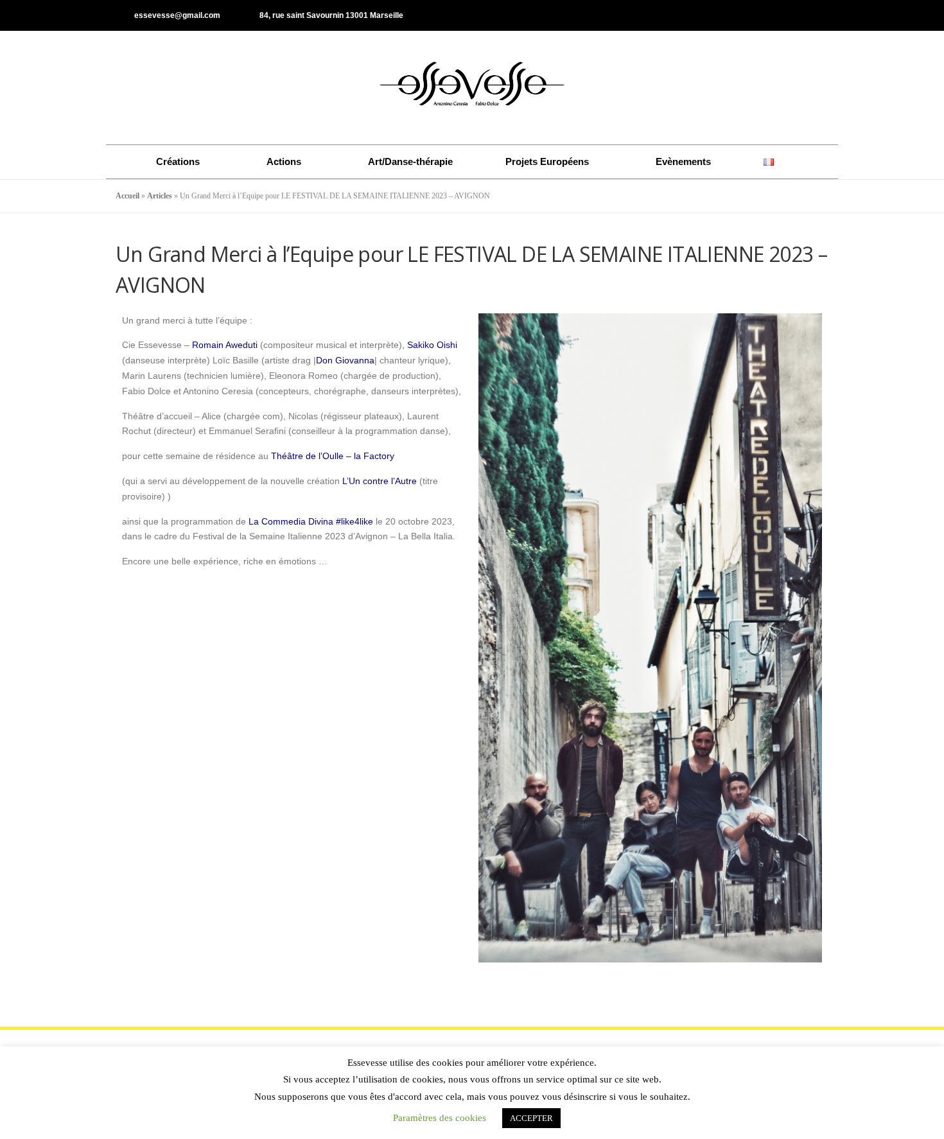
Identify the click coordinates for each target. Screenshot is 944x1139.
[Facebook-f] (738, 15)
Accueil (127, 195)
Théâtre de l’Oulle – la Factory (331, 456)
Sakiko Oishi (432, 345)
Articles (159, 195)
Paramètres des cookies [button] (439, 1118)
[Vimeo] (823, 15)
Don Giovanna (345, 360)
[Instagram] (759, 15)
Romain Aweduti (225, 345)
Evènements (683, 161)
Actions (284, 161)
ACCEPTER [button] (531, 1118)
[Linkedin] (780, 15)
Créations (178, 161)
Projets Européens (547, 161)
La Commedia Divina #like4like (311, 521)
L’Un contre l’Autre (378, 481)
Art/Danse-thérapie (410, 161)
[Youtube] (801, 15)
